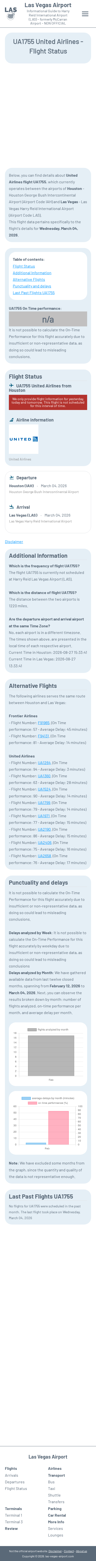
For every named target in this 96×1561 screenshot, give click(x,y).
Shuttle (54, 1495)
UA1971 (44, 815)
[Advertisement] (48, 115)
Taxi (51, 1488)
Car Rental (57, 1515)
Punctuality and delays (32, 286)
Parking (55, 1508)
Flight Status (24, 266)
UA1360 (44, 775)
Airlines (55, 1468)
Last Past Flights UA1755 (34, 292)
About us (81, 1551)
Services (55, 1528)
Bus (51, 1481)
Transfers (56, 1501)
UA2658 (44, 855)
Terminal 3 (14, 1521)
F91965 (43, 722)
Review (11, 1528)
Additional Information (32, 272)
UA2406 (44, 842)
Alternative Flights (29, 279)
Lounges (55, 1535)
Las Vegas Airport (48, 5)
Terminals (13, 1508)
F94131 (43, 735)
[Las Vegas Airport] (11, 13)
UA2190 (44, 829)
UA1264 (44, 762)
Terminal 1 (13, 1515)
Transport (56, 1475)
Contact (69, 1551)
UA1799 (44, 802)
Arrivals (11, 1475)
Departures (15, 1481)
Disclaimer (55, 1551)
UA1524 (44, 789)
